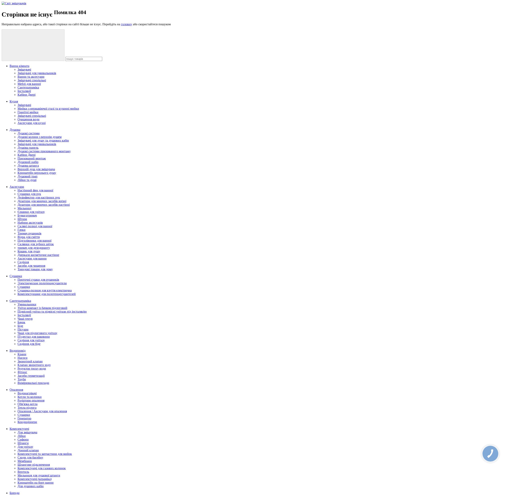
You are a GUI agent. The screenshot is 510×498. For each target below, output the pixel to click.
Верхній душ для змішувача (36, 169)
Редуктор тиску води (32, 368)
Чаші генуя (25, 318)
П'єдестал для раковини (34, 336)
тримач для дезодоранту (34, 247)
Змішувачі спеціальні (32, 80)
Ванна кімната (19, 66)
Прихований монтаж (32, 158)
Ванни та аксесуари (31, 76)
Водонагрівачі (27, 393)
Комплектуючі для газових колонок (42, 468)
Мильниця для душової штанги (39, 475)
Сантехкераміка (28, 87)
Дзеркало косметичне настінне (38, 255)
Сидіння (23, 262)
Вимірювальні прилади (33, 383)
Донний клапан (28, 450)
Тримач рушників (29, 233)
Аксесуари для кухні (32, 123)
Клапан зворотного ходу (34, 365)
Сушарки (16, 276)
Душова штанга (28, 165)
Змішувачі (24, 69)
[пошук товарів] (33, 45)
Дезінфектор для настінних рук (39, 197)
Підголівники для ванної (34, 240)
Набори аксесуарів (30, 222)
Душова (15, 129)
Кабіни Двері (26, 94)
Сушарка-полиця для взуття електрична (45, 290)
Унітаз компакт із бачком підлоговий (42, 308)
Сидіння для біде (29, 343)
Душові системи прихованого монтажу (44, 151)
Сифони (23, 439)
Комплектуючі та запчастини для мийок (45, 454)
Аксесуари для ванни (32, 258)
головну (126, 24)
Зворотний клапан (30, 361)
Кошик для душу (29, 251)
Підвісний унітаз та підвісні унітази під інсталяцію (52, 311)
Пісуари (23, 329)
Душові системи (29, 133)
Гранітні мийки (28, 112)
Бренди (15, 493)
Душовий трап (27, 176)
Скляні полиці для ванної (35, 226)
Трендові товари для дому (35, 269)
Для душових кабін (31, 486)
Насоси (22, 357)
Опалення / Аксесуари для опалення (42, 411)
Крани (22, 354)
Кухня (14, 101)
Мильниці (24, 208)
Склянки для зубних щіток (36, 244)
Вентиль (23, 471)
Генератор (24, 418)
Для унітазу (25, 446)
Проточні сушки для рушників (38, 279)
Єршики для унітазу (31, 212)
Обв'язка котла (27, 404)
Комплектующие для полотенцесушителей (47, 294)
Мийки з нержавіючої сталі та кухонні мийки (48, 108)
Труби (22, 379)
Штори (22, 219)
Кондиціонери (27, 422)
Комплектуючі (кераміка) (35, 479)
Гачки (22, 229)
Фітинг (22, 372)
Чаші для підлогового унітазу (37, 333)
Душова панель (28, 147)
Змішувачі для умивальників (37, 73)
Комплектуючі (19, 428)
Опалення (16, 389)
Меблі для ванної (29, 84)
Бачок (21, 322)
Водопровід (18, 350)
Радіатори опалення (31, 400)
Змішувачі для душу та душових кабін (43, 140)
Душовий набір (28, 162)
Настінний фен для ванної (35, 190)
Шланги (23, 443)
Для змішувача (27, 432)
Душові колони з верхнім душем (40, 137)
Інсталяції (24, 91)
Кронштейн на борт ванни (36, 482)
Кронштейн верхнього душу (37, 172)
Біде (20, 326)
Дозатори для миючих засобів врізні (42, 201)
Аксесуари (17, 186)
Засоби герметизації (31, 375)
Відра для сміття (29, 237)
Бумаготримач (27, 215)
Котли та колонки (30, 397)
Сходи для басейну (30, 457)
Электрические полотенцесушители (42, 283)
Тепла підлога (27, 407)
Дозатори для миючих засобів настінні (44, 204)
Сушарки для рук (29, 194)
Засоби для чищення (31, 265)
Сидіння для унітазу (31, 340)
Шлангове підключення (34, 464)
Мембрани (25, 461)
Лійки (22, 436)
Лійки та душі (27, 180)
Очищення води (28, 119)
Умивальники (27, 304)
